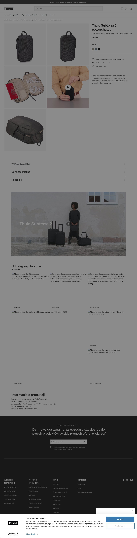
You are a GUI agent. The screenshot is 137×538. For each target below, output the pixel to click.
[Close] (132, 511)
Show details (30, 534)
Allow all (120, 519)
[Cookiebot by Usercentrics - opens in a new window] (13, 534)
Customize (119, 526)
